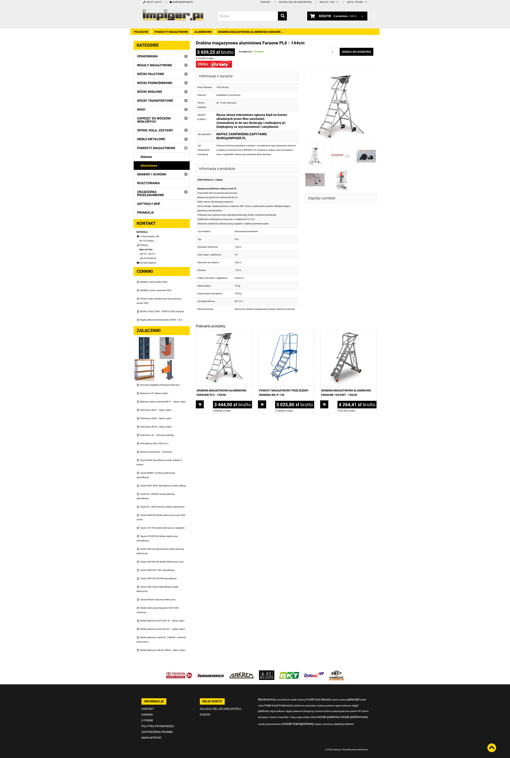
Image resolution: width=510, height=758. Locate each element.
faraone (272, 309)
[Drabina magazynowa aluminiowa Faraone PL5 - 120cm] (224, 332)
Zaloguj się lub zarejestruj (295, 2)
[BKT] (289, 672)
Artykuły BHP (148, 204)
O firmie (147, 720)
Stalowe (146, 157)
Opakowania (147, 56)
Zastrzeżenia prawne (157, 732)
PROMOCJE (145, 212)
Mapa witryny (151, 737)
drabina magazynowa (256, 309)
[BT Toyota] (179, 672)
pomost (291, 309)
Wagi (141, 109)
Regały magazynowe (154, 65)
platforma (281, 309)
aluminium (240, 309)
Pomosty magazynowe (171, 31)
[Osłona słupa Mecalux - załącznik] (167, 339)
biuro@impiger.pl (183, 2)
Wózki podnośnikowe (154, 83)
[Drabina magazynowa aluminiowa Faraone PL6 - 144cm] (340, 73)
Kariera (147, 714)
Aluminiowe (203, 31)
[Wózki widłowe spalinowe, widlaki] (336, 672)
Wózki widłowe (149, 92)
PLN (327, 2)
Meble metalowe (151, 139)
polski (355, 2)
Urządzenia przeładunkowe (150, 193)
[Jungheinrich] (211, 672)
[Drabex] (314, 672)
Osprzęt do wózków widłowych (154, 119)
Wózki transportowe (155, 101)
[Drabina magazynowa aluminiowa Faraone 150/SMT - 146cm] (348, 332)
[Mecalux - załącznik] (144, 339)
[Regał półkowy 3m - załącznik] (144, 361)
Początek (141, 31)
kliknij (219, 180)
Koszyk (205, 714)
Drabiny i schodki (151, 174)
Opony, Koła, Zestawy (155, 130)
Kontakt (266, 2)
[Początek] (173, 15)
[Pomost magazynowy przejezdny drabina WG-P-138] (286, 332)
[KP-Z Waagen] (267, 672)
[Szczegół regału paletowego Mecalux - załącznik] (167, 361)
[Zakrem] (241, 672)
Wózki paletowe (150, 74)
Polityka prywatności (157, 726)
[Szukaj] (282, 16)
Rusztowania (148, 183)
